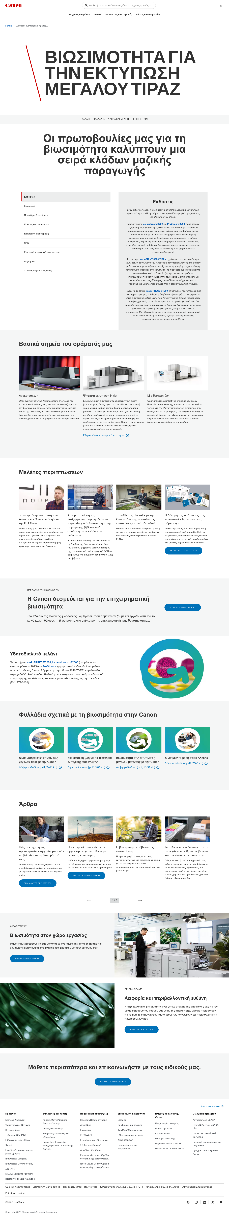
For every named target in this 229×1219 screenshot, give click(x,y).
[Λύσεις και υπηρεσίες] (161, 14)
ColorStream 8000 (153, 224)
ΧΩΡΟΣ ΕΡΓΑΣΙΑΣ (18, 926)
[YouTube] (221, 1202)
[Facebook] (188, 1202)
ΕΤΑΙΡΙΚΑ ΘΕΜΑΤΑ (133, 989)
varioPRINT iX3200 (39, 662)
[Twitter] (212, 1202)
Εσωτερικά (29, 206)
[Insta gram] (196, 1202)
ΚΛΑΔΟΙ (86, 119)
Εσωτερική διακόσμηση (36, 233)
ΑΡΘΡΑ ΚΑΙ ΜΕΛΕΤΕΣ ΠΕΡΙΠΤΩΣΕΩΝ (128, 119)
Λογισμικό (29, 261)
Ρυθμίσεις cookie (15, 1193)
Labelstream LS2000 (65, 662)
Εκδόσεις (29, 196)
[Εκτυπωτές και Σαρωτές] (133, 14)
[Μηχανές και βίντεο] (92, 14)
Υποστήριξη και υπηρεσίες (38, 270)
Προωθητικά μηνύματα (36, 215)
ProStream (49, 666)
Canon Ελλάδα (13, 1202)
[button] (89, 900)
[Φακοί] (102, 14)
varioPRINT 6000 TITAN (153, 259)
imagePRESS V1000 (157, 291)
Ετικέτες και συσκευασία (36, 224)
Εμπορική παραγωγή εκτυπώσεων (42, 252)
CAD (26, 243)
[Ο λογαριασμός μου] (221, 6)
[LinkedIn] (204, 1202)
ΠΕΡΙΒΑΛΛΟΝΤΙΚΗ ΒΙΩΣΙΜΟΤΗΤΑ (43, 590)
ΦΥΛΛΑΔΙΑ (99, 119)
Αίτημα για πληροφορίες (182, 607)
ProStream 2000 (176, 224)
